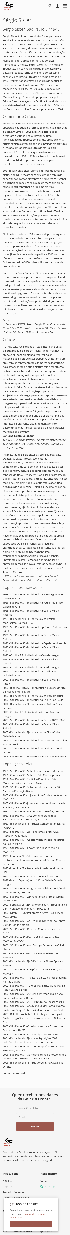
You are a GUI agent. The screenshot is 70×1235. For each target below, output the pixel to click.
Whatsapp (50, 1186)
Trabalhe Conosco (13, 1192)
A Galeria (8, 1181)
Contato (44, 1181)
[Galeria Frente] (8, 1141)
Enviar (35, 1126)
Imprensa (8, 1186)
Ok (31, 1224)
